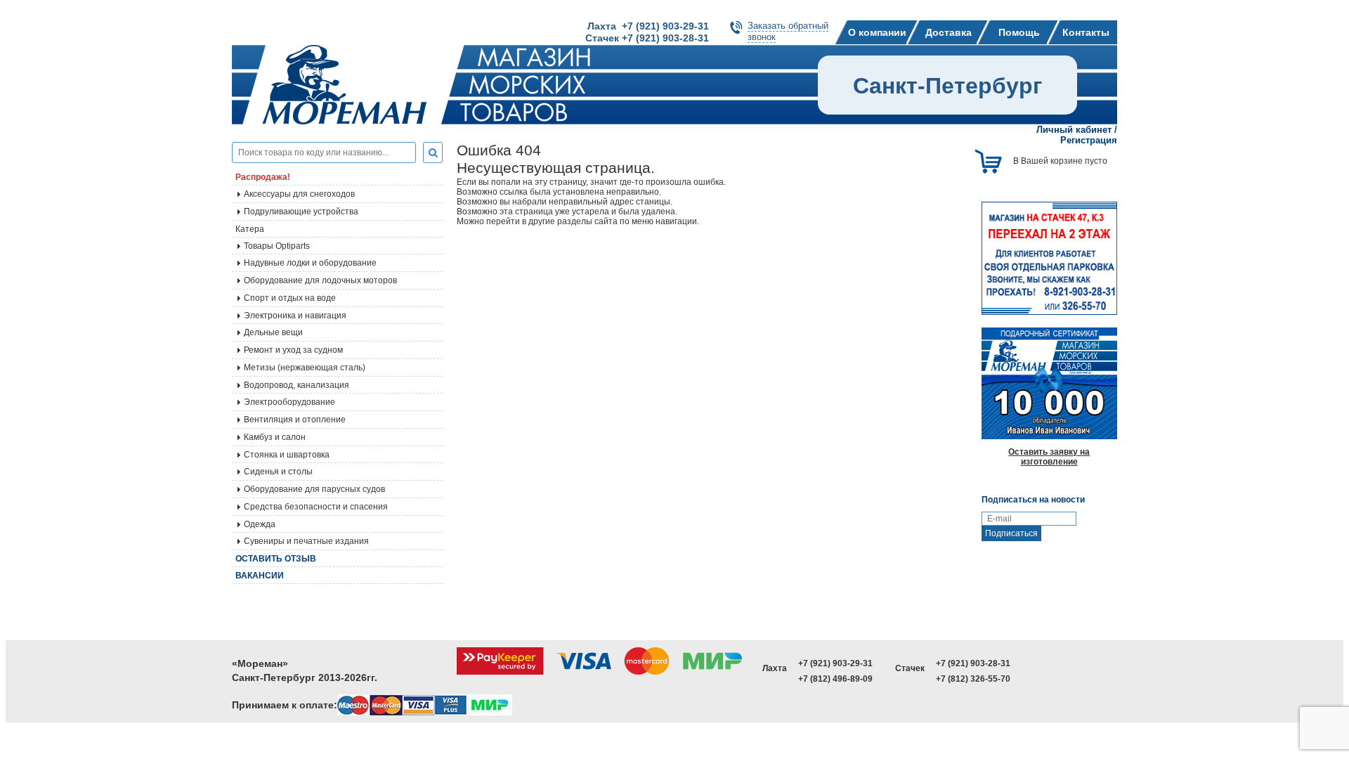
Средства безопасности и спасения (316, 507)
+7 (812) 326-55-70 (973, 679)
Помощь (1019, 32)
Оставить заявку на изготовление (1049, 457)
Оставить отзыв (275, 559)
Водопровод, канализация (296, 385)
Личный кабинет (1074, 129)
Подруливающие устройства (301, 211)
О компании (877, 32)
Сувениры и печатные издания (306, 541)
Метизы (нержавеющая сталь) (304, 367)
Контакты (1085, 32)
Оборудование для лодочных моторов (320, 280)
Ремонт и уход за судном (293, 350)
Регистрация (1088, 140)
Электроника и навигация (295, 315)
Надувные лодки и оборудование (310, 263)
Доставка (948, 32)
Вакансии (259, 575)
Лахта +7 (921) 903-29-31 (648, 26)
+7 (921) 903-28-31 (973, 663)
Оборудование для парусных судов (314, 489)
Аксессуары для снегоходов (299, 194)
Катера (249, 229)
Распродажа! (262, 177)
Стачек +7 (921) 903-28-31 (647, 38)
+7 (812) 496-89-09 (835, 679)
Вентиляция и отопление (295, 419)
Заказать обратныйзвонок (788, 31)
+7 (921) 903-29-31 (835, 663)
